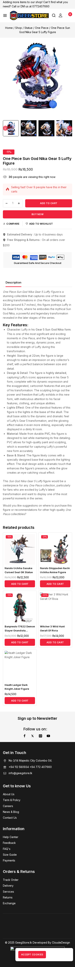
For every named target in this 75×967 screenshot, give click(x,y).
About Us (8, 794)
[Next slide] (69, 128)
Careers (8, 806)
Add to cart (48, 203)
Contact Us (10, 817)
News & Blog (11, 811)
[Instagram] (40, 736)
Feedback (9, 842)
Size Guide (10, 854)
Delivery (8, 885)
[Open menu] (5, 15)
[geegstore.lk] (29, 15)
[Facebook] (24, 736)
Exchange (9, 903)
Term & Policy (11, 800)
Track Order (10, 879)
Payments (9, 860)
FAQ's (6, 848)
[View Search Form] (54, 15)
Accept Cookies (32, 954)
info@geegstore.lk (20, 773)
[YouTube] (48, 736)
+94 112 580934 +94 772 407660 (30, 767)
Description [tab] (13, 282)
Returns (7, 897)
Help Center (10, 837)
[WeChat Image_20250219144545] (37, 76)
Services (8, 891)
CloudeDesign (61, 942)
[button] (11, 128)
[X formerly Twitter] (32, 736)
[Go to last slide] (5, 128)
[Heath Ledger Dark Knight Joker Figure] (20, 666)
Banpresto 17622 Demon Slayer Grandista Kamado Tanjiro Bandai (20, 630)
